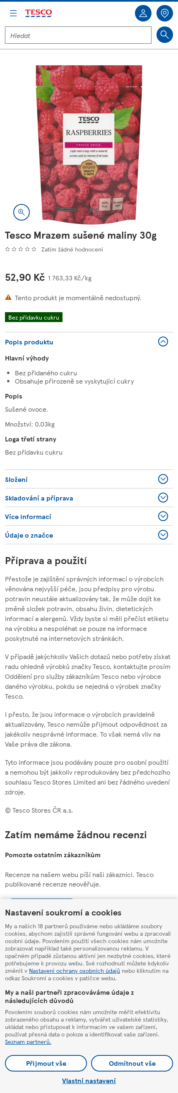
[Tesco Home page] (39, 13)
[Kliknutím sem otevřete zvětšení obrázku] (21, 212)
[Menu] (13, 13)
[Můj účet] (143, 13)
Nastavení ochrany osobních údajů (74, 970)
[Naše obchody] (164, 13)
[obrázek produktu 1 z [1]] (89, 145)
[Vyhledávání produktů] (164, 34)
